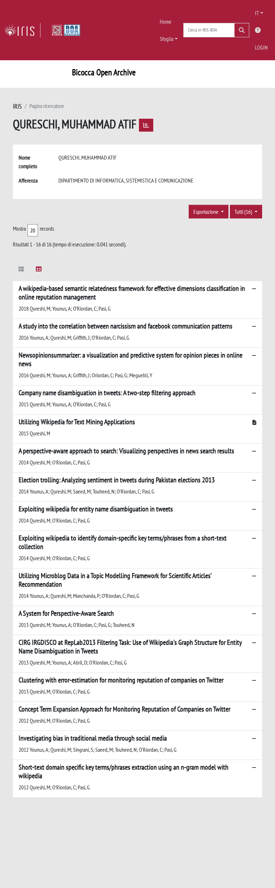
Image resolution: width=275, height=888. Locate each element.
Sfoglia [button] (166, 38)
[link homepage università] (66, 30)
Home (166, 21)
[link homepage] (22, 30)
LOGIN (261, 47)
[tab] (21, 270)
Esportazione (206, 211)
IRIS (17, 106)
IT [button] (257, 12)
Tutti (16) (244, 211)
